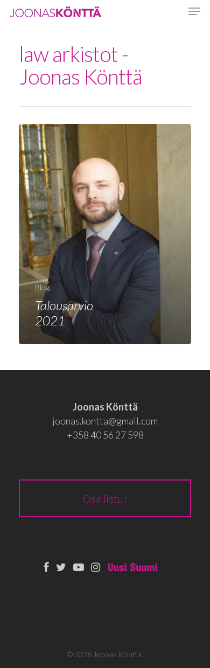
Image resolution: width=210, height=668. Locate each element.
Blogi (43, 287)
